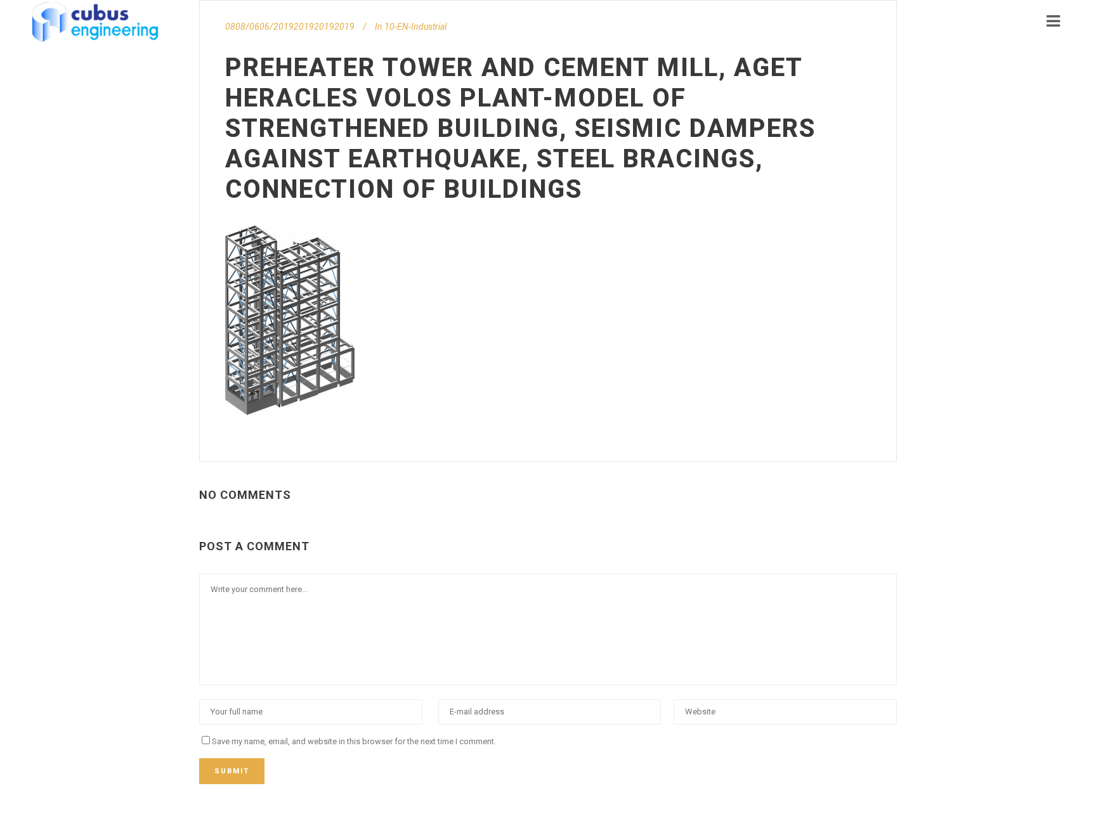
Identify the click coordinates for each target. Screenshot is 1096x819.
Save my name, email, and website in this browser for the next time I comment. (354, 741)
